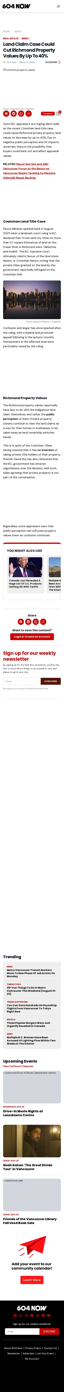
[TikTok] (37, 1315)
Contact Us (50, 1348)
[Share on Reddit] (14, 113)
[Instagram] (26, 1315)
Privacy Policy (33, 1348)
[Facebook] (15, 1315)
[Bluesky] (48, 1315)
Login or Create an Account (32, 636)
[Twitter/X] (20, 1315)
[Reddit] (43, 1315)
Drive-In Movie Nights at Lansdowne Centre (23, 1113)
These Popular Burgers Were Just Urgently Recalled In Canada (28, 1024)
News (18, 31)
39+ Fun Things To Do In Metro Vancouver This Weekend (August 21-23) (31, 991)
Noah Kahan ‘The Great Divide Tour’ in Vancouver (27, 1167)
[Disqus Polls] (32, 741)
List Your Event (45, 1353)
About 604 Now (13, 1348)
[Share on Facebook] (6, 113)
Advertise (28, 1353)
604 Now (11, 62)
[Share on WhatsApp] (21, 113)
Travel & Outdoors (17, 1002)
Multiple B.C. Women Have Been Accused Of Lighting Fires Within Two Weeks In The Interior (31, 1040)
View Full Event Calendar (18, 1066)
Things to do (14, 984)
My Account (32, 1358)
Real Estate (11, 38)
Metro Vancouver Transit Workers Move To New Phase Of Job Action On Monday (31, 973)
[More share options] (28, 113)
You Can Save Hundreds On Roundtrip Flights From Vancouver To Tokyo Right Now (32, 1008)
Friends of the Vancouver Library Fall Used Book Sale (30, 1221)
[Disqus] (32, 819)
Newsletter (13, 1353)
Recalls (11, 1019)
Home (6, 31)
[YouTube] (32, 1315)
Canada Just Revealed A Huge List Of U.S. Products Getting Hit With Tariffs (25, 584)
